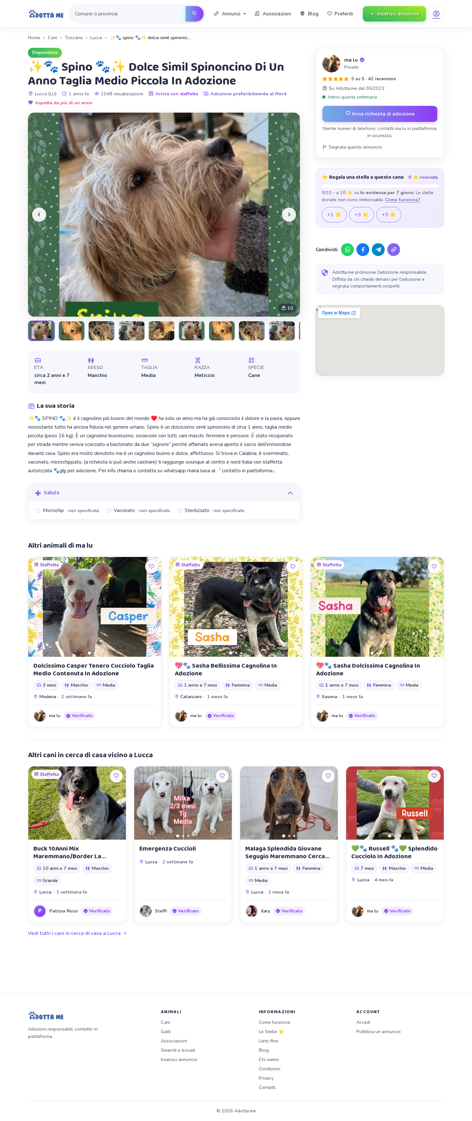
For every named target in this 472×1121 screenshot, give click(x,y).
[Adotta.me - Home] (46, 14)
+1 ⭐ (334, 214)
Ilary (265, 911)
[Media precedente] (39, 215)
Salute (52, 492)
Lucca (96, 37)
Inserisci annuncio (179, 1059)
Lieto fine (268, 1041)
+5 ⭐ (389, 214)
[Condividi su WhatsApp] (347, 249)
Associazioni (174, 1041)
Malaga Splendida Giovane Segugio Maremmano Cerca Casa (285, 856)
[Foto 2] (95, 653)
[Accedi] (436, 13)
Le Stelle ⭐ (271, 1031)
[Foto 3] (100, 653)
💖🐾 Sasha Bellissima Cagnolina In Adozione (226, 670)
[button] (229, 13)
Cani (52, 37)
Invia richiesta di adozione (383, 113)
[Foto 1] (89, 652)
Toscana (74, 37)
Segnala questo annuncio (355, 147)
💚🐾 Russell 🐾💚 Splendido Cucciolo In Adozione (394, 852)
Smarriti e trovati (178, 1050)
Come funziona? (402, 199)
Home (34, 37)
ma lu (351, 60)
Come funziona (274, 1022)
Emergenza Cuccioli (167, 848)
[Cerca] (195, 13)
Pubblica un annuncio (378, 1031)
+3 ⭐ (361, 214)
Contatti (267, 1087)
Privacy (266, 1078)
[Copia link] (393, 249)
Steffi (161, 911)
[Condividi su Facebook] (362, 249)
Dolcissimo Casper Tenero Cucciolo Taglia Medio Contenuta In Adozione (93, 670)
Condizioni (269, 1068)
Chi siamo (269, 1059)
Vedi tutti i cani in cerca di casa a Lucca (74, 933)
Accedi (363, 1022)
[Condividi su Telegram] (378, 249)
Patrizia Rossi (63, 911)
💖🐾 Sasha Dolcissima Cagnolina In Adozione (368, 670)
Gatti (166, 1031)
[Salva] (151, 566)
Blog (264, 1050)
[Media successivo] (289, 215)
